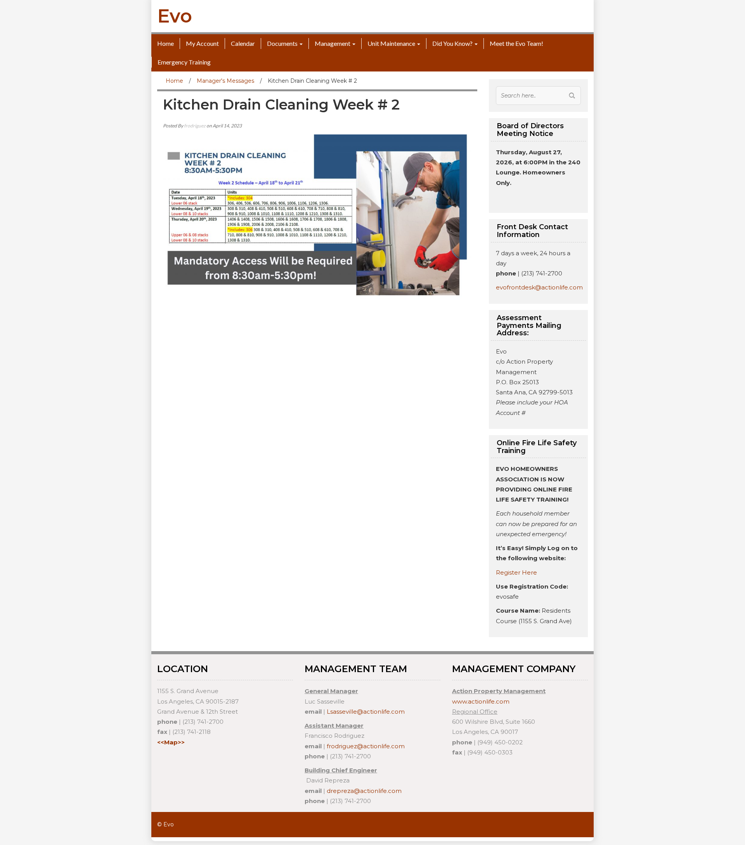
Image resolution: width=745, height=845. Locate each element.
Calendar (243, 43)
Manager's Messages (225, 80)
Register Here (516, 572)
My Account (202, 43)
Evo (174, 16)
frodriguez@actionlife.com (366, 746)
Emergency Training (184, 62)
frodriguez (195, 126)
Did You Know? (452, 43)
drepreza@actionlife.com (364, 790)
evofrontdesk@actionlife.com (539, 287)
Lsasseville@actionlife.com (366, 711)
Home (165, 43)
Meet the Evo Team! (516, 43)
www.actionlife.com (480, 701)
